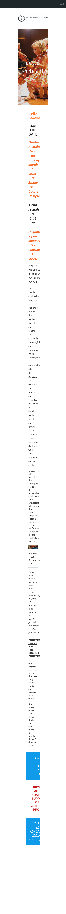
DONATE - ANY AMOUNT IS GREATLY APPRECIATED (39, 832)
